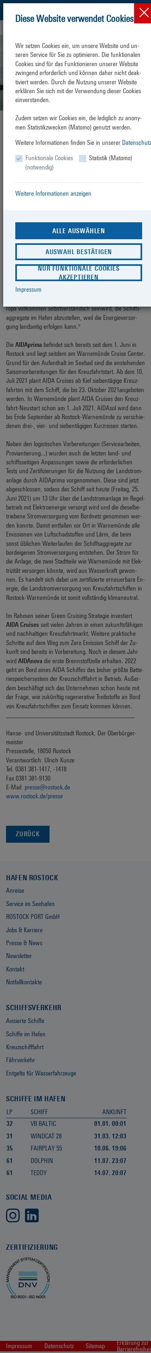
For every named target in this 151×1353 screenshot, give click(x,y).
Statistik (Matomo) (110, 158)
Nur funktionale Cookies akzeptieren (78, 273)
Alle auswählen (78, 231)
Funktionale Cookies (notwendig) (49, 162)
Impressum (28, 289)
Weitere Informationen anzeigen (53, 193)
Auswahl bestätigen (79, 252)
